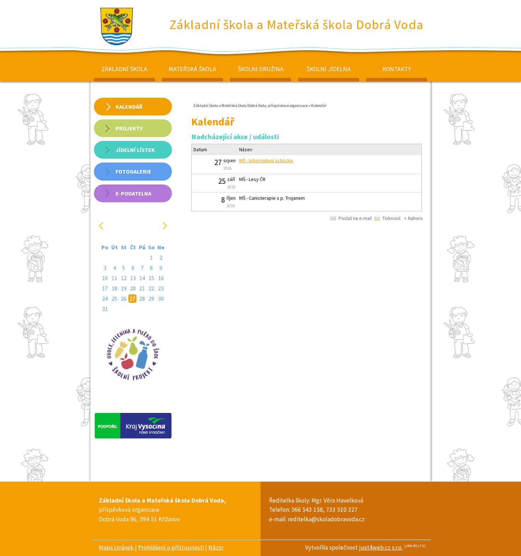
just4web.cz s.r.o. (381, 547)
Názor (216, 547)
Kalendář (318, 105)
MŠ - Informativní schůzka (266, 160)
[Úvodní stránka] (117, 45)
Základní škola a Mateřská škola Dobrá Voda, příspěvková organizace (250, 105)
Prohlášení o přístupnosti (171, 547)
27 (132, 298)
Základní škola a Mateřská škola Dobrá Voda (296, 24)
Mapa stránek (116, 547)
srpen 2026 (134, 225)
